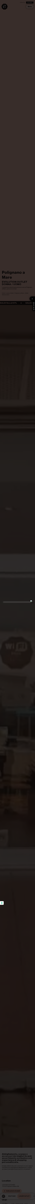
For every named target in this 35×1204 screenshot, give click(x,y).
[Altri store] (32, 298)
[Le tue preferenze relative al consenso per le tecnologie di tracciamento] (2, 903)
